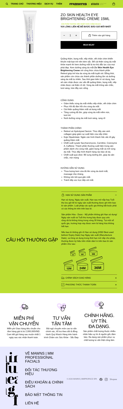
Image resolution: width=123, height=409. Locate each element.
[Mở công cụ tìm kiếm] (7, 4)
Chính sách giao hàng (78, 278)
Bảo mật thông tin (43, 395)
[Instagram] (106, 379)
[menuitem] (59, 4)
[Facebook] (101, 379)
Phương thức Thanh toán (81, 284)
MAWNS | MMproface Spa (85, 379)
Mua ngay (88, 45)
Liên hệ (32, 403)
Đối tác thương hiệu (41, 372)
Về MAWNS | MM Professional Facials (39, 357)
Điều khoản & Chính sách (44, 384)
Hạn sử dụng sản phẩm (79, 195)
